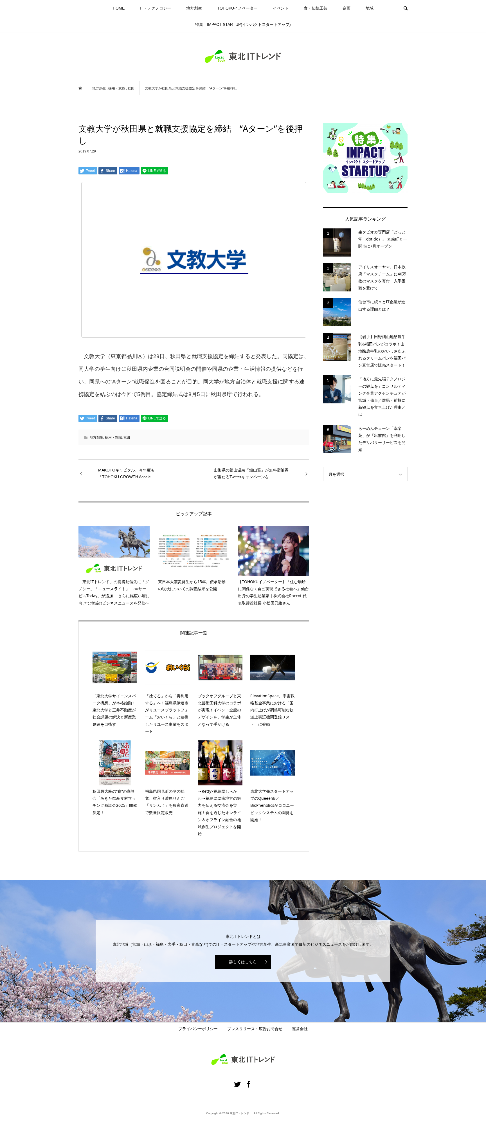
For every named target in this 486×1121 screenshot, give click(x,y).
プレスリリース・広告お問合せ (254, 1028)
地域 (370, 8)
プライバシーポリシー (198, 1028)
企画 (346, 8)
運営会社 (300, 1028)
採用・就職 (113, 437)
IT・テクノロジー (155, 8)
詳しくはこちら (243, 962)
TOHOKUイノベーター (237, 8)
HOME (119, 8)
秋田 (126, 437)
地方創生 (194, 8)
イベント (281, 8)
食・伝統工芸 (315, 8)
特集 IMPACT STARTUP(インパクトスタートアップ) (243, 24)
